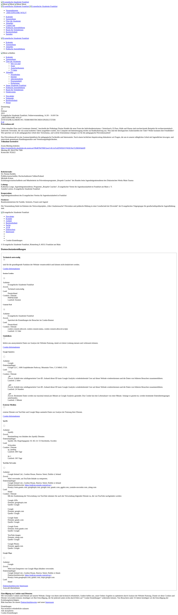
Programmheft (16, 81)
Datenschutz (10, 229)
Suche (8, 225)
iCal (2, 122)
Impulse (14, 77)
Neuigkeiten (15, 75)
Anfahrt (9, 221)
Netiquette (10, 98)
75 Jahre (14, 70)
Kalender (9, 17)
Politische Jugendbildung (15, 28)
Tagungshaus (11, 19)
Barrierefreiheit (11, 32)
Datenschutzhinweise (11, 586)
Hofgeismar (15, 83)
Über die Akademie (13, 21)
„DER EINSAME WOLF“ (16, 13)
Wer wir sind (15, 64)
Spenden (9, 34)
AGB (8, 227)
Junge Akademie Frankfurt (16, 85)
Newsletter (10, 96)
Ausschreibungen (17, 68)
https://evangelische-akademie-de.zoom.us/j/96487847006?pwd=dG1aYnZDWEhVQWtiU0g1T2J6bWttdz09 (43, 148)
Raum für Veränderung (14, 30)
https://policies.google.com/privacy (38, 485)
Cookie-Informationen (11, 269)
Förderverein (11, 92)
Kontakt (9, 219)
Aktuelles (9, 23)
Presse (8, 103)
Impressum (10, 232)
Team (13, 66)
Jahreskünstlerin (17, 79)
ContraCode (10, 25)
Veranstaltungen (12, 10)
